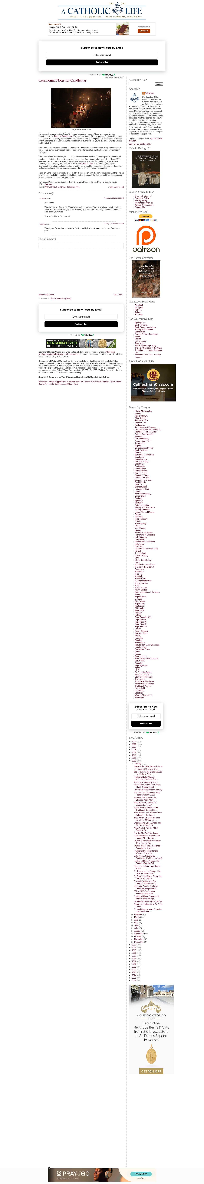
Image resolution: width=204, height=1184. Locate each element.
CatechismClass (142, 462)
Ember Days (140, 496)
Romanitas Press (73, 187)
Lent (137, 558)
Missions (139, 574)
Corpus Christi (141, 473)
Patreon (138, 310)
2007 (134, 747)
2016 (134, 953)
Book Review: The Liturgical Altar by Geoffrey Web (148, 773)
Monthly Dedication (143, 581)
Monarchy (139, 576)
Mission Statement (143, 196)
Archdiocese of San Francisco (148, 429)
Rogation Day (141, 647)
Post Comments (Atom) (61, 299)
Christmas (139, 464)
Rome (137, 652)
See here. (49, 184)
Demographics (141, 487)
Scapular (138, 663)
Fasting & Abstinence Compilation (144, 330)
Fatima (138, 514)
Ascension (139, 436)
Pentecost (139, 606)
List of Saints (140, 341)
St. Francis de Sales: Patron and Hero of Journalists (148, 877)
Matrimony (139, 571)
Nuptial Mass (140, 597)
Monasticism (140, 578)
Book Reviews (141, 325)
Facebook (139, 305)
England (138, 498)
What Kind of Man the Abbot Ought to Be (146, 829)
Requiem (138, 640)
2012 (134, 761)
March (137, 917)
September (139, 934)
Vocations (139, 693)
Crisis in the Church (143, 480)
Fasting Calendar (142, 510)
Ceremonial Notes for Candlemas (62, 80)
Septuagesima (141, 665)
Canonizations (141, 459)
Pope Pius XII (141, 626)
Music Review (141, 587)
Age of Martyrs (141, 416)
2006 (134, 744)
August (137, 931)
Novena (138, 594)
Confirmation (140, 468)
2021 (134, 967)
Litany (137, 562)
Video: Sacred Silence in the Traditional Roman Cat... (146, 809)
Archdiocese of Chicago (145, 427)
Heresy (138, 530)
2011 (134, 758)
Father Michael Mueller (145, 512)
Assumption (140, 443)
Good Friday (140, 528)
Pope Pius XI (140, 624)
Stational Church (142, 674)
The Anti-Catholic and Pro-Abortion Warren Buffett (145, 882)
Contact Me (140, 207)
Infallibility (139, 546)
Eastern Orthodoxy (143, 494)
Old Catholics (141, 601)
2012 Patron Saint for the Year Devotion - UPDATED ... (147, 819)
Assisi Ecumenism (143, 441)
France (138, 521)
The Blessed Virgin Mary (145, 346)
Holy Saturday (141, 537)
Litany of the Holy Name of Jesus (148, 766)
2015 (134, 950)
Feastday (139, 517)
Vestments (139, 690)
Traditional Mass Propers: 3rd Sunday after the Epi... (146, 862)
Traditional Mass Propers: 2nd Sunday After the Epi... (147, 837)
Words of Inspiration (143, 695)
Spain (137, 668)
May (136, 922)
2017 (134, 956)
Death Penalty (141, 484)
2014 (134, 947)
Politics (138, 615)
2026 (134, 981)
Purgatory (139, 638)
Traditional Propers (143, 686)
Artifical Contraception (144, 434)
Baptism (138, 445)
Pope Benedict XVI (143, 617)
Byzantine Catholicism (144, 455)
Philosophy (139, 608)
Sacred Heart (140, 656)
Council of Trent (142, 475)
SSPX (137, 670)
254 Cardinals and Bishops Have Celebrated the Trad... (148, 814)
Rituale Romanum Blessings (147, 645)
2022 (134, 969)
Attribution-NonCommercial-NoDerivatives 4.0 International (77, 353)
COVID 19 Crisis (142, 477)
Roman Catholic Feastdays (146, 334)
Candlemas (61, 187)
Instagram (139, 308)
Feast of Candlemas (63, 136)
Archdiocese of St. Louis (145, 432)
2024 (134, 975)
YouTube (138, 314)
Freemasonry (140, 523)
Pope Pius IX (140, 622)
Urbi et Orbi (140, 688)
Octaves (138, 599)
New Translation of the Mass (147, 592)
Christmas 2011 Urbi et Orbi (146, 769)
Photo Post (140, 610)
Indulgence (139, 544)
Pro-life (138, 339)
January (138, 763)
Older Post (118, 295)
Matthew (43, 224)
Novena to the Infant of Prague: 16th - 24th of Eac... (147, 842)
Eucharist (139, 503)
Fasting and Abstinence (145, 507)
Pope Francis (140, 620)
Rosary (138, 654)
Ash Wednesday (142, 439)
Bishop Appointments (144, 448)
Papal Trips (140, 603)
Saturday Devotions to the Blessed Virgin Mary (145, 799)
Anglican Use (140, 423)
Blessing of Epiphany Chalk (146, 782)
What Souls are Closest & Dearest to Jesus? (145, 803)
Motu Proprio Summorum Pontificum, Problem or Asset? (148, 857)
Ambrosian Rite (141, 420)
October (138, 936)
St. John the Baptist (143, 672)
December (139, 942)
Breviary (138, 452)
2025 (134, 978)
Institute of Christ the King (146, 549)
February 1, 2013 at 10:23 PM (113, 224)
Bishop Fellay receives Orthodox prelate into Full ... (148, 910)
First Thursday (141, 519)
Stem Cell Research (143, 677)
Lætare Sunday (141, 555)
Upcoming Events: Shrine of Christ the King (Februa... (146, 887)
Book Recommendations (145, 327)
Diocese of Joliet (142, 489)
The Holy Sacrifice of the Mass (148, 348)
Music (137, 585)
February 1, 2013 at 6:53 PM (114, 198)
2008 (134, 750)
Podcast (138, 613)
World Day (139, 697)
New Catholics (141, 590)
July (136, 928)
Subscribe (102, 62)
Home (51, 295)
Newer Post (43, 295)
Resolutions (140, 642)
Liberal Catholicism (143, 560)
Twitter (138, 312)
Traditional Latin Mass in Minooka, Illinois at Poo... (146, 778)
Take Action (140, 343)
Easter (138, 491)
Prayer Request (141, 631)
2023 (134, 972)
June (136, 925)
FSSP (137, 526)
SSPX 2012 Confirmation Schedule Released (144, 892)
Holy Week (139, 539)
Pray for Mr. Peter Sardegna (146, 833)
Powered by (95, 74)
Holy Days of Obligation (145, 535)
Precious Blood (141, 633)
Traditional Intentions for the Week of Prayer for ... (146, 852)
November (139, 939)
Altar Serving (50, 187)
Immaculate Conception (145, 542)
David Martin (140, 482)
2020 (134, 964)
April (136, 920)
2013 (134, 945)
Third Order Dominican (144, 681)
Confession (140, 466)
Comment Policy (142, 198)
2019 (134, 961)
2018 (134, 958)
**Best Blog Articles (143, 411)
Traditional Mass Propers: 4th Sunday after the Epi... (146, 897)
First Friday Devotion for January (148, 790)
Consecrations (141, 471)
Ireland (138, 551)
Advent (138, 413)
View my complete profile (140, 144)
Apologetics (140, 323)
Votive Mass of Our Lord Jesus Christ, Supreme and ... (147, 786)
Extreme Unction (142, 505)
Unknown (43, 198)
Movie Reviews (141, 583)
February (138, 914)
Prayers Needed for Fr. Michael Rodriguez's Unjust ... (147, 847)
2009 (134, 752)
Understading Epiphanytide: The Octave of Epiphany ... (147, 824)
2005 (134, 741)
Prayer (138, 336)
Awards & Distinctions (144, 205)
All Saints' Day (86, 163)
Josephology (140, 553)
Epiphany (139, 500)
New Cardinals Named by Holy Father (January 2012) (147, 793)
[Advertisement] (141, 1119)
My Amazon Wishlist (144, 203)
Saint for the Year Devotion (146, 658)
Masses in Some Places (145, 565)
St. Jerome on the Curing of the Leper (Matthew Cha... (147, 872)
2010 (134, 755)
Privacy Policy (141, 200)
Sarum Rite (140, 661)
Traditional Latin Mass (144, 684)
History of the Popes (144, 532)
